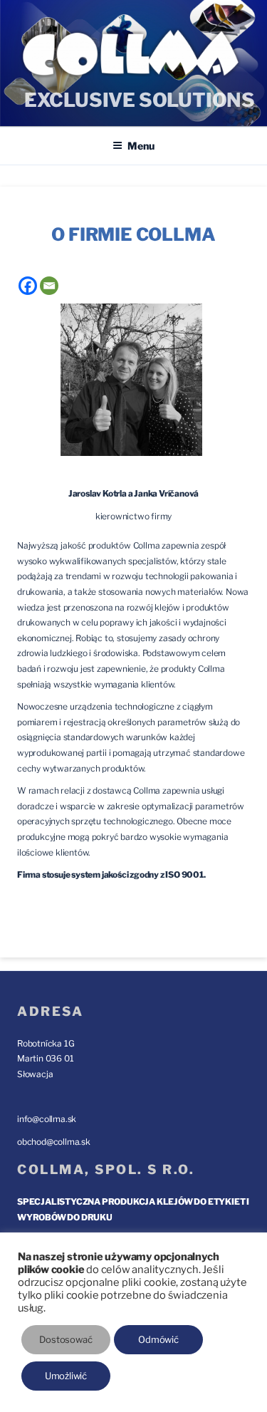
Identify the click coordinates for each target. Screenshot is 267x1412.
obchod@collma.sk (53, 1141)
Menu (141, 146)
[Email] (49, 285)
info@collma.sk (46, 1118)
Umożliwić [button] (66, 1375)
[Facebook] (28, 285)
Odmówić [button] (158, 1339)
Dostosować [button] (65, 1339)
